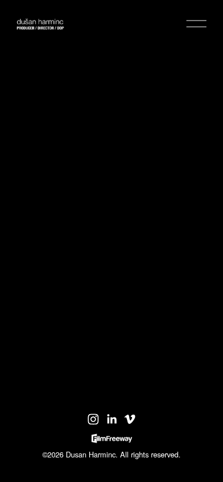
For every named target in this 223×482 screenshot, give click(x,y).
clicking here (142, 167)
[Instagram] (93, 419)
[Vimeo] (130, 419)
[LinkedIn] (111, 419)
